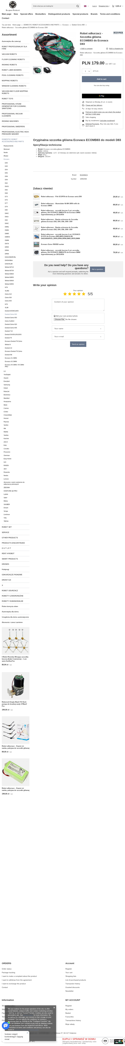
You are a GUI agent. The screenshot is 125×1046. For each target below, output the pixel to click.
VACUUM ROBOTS (9, 54)
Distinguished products (59, 14)
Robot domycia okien (10, 606)
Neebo (6, 475)
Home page (16, 25)
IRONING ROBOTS (9, 65)
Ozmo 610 (8, 294)
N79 (6, 304)
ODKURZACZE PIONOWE (12, 575)
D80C (7, 213)
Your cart (68, 972)
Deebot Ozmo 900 (78, 25)
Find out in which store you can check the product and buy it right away (103, 113)
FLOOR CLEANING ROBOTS (13, 59)
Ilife (5, 428)
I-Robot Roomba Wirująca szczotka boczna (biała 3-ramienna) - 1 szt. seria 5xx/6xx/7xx (15, 659)
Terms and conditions (110, 14)
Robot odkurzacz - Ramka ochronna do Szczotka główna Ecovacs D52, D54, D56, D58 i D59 (59, 220)
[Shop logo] (13, 6)
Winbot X (8, 344)
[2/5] (69, 294)
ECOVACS (84, 175)
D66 (6, 190)
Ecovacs (65, 25)
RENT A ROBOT (8, 553)
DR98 (7, 254)
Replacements (8, 146)
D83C (7, 223)
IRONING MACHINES (10, 121)
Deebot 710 (9, 331)
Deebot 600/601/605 (12, 311)
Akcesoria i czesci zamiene (12, 622)
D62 (6, 183)
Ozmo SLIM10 (9, 321)
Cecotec (6, 449)
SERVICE (5, 532)
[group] (54, 48)
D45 (6, 166)
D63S (7, 186)
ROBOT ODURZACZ (10, 591)
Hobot (6, 388)
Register (68, 969)
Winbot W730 (9, 270)
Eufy (5, 445)
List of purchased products (75, 980)
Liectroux (7, 514)
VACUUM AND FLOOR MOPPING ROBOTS (15, 92)
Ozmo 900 (8, 301)
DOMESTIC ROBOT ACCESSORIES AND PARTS (41, 25)
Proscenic (7, 452)
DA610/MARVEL (10, 257)
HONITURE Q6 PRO (10, 491)
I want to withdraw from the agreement (17, 980)
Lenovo (6, 479)
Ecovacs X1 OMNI (11, 358)
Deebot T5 (8, 338)
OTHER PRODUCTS (10, 538)
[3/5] (74, 294)
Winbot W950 (9, 284)
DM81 (7, 227)
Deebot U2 (8, 348)
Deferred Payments (92, 124)
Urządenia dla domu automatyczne (15, 617)
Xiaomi (6, 378)
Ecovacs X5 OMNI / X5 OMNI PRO (14, 365)
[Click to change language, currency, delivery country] (86, 6)
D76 (6, 200)
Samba (6, 435)
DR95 (7, 247)
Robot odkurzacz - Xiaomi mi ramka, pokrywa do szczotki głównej (15, 747)
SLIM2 (7, 291)
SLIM (6, 307)
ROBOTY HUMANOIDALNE (12, 601)
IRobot (6, 156)
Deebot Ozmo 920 (11, 324)
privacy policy (28, 1015)
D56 (6, 173)
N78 (6, 287)
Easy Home (7, 459)
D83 (6, 220)
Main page (6, 14)
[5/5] (83, 294)
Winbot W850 (9, 277)
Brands (94, 14)
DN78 (7, 244)
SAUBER (7, 504)
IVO (5, 462)
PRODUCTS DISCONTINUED (13, 543)
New (16, 14)
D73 (6, 196)
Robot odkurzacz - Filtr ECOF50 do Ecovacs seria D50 (61, 196)
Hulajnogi (5, 569)
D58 (6, 176)
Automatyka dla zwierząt (11, 41)
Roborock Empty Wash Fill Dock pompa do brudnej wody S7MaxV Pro (14, 704)
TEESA (6, 521)
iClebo (6, 412)
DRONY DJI (6, 580)
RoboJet (6, 391)
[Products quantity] (86, 71)
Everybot (7, 381)
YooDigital (7, 374)
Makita (6, 432)
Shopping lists (70, 976)
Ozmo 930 (8, 297)
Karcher (6, 438)
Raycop (6, 422)
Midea (6, 501)
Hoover (6, 418)
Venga (6, 511)
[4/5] (79, 294)
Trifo (5, 518)
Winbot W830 (9, 274)
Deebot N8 (8, 355)
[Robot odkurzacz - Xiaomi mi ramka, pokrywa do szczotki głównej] (15, 730)
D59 (6, 180)
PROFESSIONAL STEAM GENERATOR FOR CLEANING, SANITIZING (14, 106)
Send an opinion (78, 344)
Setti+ (5, 498)
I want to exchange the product (14, 984)
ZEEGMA (7, 487)
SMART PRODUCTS (10, 559)
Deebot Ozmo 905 (11, 328)
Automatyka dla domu (10, 612)
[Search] (77, 6)
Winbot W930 (9, 280)
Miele (5, 405)
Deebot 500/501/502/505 (13, 334)
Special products (80, 14)
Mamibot (6, 398)
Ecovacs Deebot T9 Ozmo (13, 351)
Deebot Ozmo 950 (11, 317)
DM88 (7, 240)
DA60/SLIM (8, 264)
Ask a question (97, 269)
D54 (6, 170)
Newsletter (69, 991)
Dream (6, 508)
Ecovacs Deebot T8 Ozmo (13, 341)
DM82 (7, 230)
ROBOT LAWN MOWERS (11, 70)
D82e (7, 217)
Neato (6, 152)
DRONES (5, 564)
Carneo (6, 408)
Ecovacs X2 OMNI (11, 361)
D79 (6, 207)
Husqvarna (7, 401)
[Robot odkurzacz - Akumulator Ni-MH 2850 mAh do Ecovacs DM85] (36, 204)
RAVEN (6, 465)
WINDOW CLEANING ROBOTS (14, 86)
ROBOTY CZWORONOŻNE (12, 596)
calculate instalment (107, 121)
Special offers (26, 14)
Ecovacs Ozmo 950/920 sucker (52, 244)
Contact (5, 18)
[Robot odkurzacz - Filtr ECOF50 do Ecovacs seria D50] (36, 196)
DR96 (7, 250)
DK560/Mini (9, 260)
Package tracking (8, 972)
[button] (37, 48)
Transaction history (72, 984)
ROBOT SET (7, 527)
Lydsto (6, 494)
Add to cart (101, 79)
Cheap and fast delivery (94, 105)
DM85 (7, 233)
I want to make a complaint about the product (19, 976)
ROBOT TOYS (7, 99)
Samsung (7, 385)
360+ (5, 469)
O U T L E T (6, 548)
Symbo (6, 425)
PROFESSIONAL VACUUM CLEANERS (12, 115)
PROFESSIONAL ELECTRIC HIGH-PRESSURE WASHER (15, 133)
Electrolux (7, 395)
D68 (6, 193)
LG (5, 371)
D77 (6, 203)
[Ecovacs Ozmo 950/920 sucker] (36, 244)
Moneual (7, 149)
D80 (6, 210)
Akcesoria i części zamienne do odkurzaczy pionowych (14, 483)
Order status (6, 969)
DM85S (7, 237)
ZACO (6, 442)
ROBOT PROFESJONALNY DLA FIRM (14, 48)
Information (8, 1000)
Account (69, 963)
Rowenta (7, 472)
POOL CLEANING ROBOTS (12, 75)
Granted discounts (72, 987)
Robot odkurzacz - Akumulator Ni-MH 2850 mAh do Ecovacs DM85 (60, 205)
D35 (6, 163)
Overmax (7, 455)
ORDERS (6, 963)
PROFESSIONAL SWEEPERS (13, 127)
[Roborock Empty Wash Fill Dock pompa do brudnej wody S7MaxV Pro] (15, 686)
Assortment (9, 34)
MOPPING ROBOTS (10, 81)
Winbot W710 (9, 267)
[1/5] (65, 294)
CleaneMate (8, 415)
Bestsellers (40, 14)
